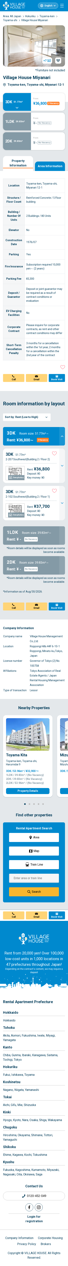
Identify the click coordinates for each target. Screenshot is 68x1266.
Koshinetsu (11, 1082)
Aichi (6, 1105)
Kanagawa (39, 1055)
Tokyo (18, 1059)
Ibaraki (26, 1055)
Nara (25, 1120)
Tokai (7, 1097)
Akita (6, 1035)
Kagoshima (22, 1170)
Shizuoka (30, 1105)
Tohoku (9, 1028)
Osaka (33, 1120)
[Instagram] (39, 1207)
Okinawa (28, 1174)
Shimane (36, 1135)
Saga (39, 1174)
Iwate (41, 1035)
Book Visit (56, 379)
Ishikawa (17, 1075)
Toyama (29, 1075)
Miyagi (50, 1035)
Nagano (8, 1090)
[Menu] (62, 6)
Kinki (7, 1112)
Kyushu (8, 1162)
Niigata (19, 1090)
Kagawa (17, 1155)
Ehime (7, 1155)
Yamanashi (32, 1090)
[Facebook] (29, 1207)
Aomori (15, 1035)
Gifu (13, 1105)
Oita (19, 1174)
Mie (19, 1105)
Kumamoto (38, 1170)
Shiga (42, 1120)
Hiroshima (9, 1135)
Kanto (7, 1047)
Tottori (48, 1135)
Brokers (46, 1244)
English (48, 5)
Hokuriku (10, 1067)
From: (36, 99)
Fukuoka (8, 1170)
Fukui (6, 1075)
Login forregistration (34, 1219)
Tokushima (40, 1155)
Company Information (19, 1238)
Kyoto (17, 1120)
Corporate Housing (50, 1238)
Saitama (52, 1055)
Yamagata (9, 1040)
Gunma (16, 1055)
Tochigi (7, 1059)
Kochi (28, 1155)
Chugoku (10, 1127)
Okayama (24, 1135)
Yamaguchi (10, 1139)
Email (36, 379)
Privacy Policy (26, 1244)
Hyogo (7, 1120)
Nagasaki (9, 1174)
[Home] (34, 938)
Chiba (6, 1055)
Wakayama (55, 1120)
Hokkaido (10, 1012)
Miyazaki (53, 1170)
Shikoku (9, 1147)
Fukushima (29, 1035)
